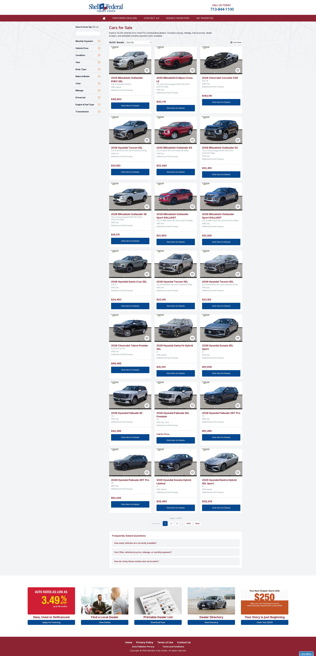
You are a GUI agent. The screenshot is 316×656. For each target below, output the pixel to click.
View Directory (211, 622)
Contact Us (151, 18)
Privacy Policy (144, 642)
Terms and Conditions (173, 646)
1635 (189, 523)
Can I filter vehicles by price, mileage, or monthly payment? (143, 552)
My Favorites (205, 18)
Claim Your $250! (265, 622)
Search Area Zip (87, 27)
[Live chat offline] (306, 653)
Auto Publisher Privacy (143, 646)
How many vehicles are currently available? (135, 543)
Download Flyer (158, 622)
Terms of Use (165, 642)
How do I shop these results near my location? (136, 561)
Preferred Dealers (124, 18)
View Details (104, 622)
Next (197, 523)
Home (128, 642)
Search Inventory (178, 18)
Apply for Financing (51, 622)
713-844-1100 (222, 9)
